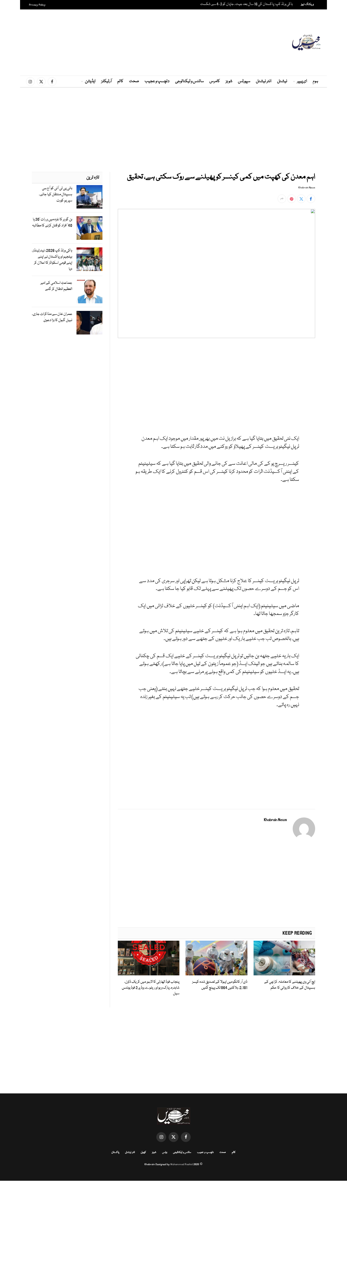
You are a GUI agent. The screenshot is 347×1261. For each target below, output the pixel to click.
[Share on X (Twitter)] (301, 199)
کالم (120, 81)
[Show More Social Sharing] (282, 199)
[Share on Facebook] (311, 199)
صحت (134, 81)
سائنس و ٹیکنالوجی (189, 81)
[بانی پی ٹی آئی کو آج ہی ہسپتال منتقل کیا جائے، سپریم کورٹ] (89, 197)
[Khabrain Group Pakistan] (306, 42)
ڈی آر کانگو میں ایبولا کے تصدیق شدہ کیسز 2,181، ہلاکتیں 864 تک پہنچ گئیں (219, 984)
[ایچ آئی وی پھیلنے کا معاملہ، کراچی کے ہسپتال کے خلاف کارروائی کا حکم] (284, 958)
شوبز (229, 81)
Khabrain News (306, 188)
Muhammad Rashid (181, 1164)
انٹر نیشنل (263, 81)
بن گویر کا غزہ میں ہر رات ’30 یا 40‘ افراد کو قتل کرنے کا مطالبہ (52, 223)
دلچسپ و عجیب (157, 81)
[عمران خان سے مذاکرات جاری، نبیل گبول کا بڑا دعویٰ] (89, 322)
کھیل (143, 1152)
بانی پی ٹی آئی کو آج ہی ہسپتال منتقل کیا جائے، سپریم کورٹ (55, 194)
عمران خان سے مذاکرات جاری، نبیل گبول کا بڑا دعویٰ (52, 317)
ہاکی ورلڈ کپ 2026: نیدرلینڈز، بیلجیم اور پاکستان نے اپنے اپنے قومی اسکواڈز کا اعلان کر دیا (52, 260)
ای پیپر (302, 81)
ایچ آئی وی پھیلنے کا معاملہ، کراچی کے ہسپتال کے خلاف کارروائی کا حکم (289, 984)
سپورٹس (244, 81)
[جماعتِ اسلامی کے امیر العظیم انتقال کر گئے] (89, 291)
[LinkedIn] (331, 382)
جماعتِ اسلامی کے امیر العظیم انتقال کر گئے (56, 286)
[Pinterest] (331, 393)
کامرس (214, 81)
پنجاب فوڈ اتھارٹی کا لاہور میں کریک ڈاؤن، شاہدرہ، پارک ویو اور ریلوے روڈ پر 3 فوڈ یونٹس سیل (150, 987)
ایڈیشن (90, 81)
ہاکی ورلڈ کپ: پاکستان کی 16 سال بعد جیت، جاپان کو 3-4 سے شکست (246, 4)
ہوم (315, 81)
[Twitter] (331, 371)
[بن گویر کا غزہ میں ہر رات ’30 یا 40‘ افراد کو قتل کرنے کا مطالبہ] (89, 228)
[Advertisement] (173, 42)
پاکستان (115, 1152)
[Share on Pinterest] (291, 199)
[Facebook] (331, 360)
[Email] (331, 404)
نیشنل (282, 81)
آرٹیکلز (106, 81)
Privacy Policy (37, 5)
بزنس (164, 1152)
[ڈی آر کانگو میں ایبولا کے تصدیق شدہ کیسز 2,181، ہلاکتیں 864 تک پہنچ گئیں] (216, 958)
